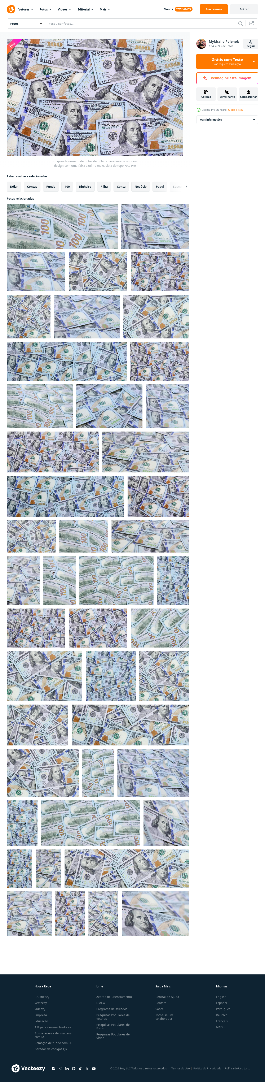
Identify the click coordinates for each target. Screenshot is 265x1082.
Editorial (84, 9)
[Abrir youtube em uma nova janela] (94, 1068)
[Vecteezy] (11, 9)
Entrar (244, 9)
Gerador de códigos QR (51, 1049)
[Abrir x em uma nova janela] (87, 1068)
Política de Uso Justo (237, 1068)
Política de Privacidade (207, 1068)
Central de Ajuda (167, 997)
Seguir (251, 46)
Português (223, 1009)
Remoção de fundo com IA (53, 1043)
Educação (41, 1021)
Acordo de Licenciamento (114, 997)
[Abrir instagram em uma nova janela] (60, 1068)
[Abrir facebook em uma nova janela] (53, 1068)
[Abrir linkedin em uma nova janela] (67, 1068)
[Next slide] (183, 187)
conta (121, 187)
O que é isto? (235, 110)
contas (32, 187)
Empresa (41, 1015)
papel (160, 187)
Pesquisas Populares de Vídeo (113, 1036)
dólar (14, 187)
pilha (104, 187)
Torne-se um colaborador (164, 1017)
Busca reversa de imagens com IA (53, 1035)
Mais (103, 9)
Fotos (44, 9)
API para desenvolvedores (53, 1027)
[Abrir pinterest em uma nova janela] (73, 1068)
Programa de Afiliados (111, 1009)
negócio (141, 187)
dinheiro (85, 187)
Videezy (40, 1009)
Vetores (24, 9)
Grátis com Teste (227, 61)
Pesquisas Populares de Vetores (113, 1017)
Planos (168, 9)
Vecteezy (41, 1003)
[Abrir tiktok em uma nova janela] (80, 1068)
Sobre (159, 1009)
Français (222, 1021)
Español (221, 1003)
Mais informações (211, 119)
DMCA (100, 1003)
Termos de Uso (180, 1068)
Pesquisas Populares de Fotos (113, 1026)
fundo (51, 187)
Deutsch (222, 1015)
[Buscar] (240, 23)
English (221, 997)
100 (67, 187)
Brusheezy (42, 997)
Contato (160, 1003)
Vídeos (62, 9)
